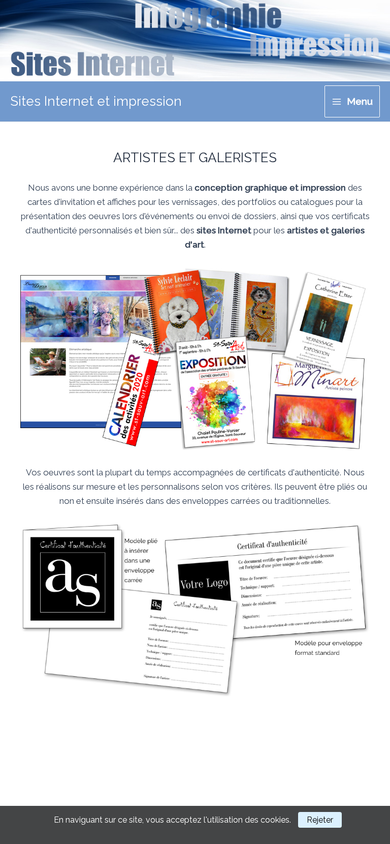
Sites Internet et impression (96, 101)
